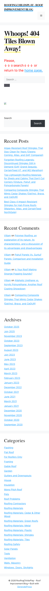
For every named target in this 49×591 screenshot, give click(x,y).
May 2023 (9, 364)
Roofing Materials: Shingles (19, 535)
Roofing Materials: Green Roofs (21, 521)
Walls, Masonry (12, 563)
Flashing (8, 447)
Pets (6, 494)
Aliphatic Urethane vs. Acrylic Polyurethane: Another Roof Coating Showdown (23, 284)
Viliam (7, 235)
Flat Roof (9, 452)
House (7, 480)
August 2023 (11, 350)
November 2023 (13, 336)
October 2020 (11, 420)
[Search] (7, 85)
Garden (8, 471)
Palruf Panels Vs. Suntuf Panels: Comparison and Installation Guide (23, 258)
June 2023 (10, 359)
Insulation (9, 485)
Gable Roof (10, 466)
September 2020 (13, 424)
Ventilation (10, 558)
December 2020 (13, 410)
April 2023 (9, 368)
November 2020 (13, 415)
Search (8, 118)
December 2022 (13, 387)
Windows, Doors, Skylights (18, 567)
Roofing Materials (13, 508)
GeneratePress (24, 586)
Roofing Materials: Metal (17, 525)
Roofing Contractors (15, 503)
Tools (7, 553)
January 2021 (11, 406)
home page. (33, 70)
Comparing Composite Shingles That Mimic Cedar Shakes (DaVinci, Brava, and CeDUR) (24, 193)
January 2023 (11, 382)
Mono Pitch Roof (13, 489)
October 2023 (11, 340)
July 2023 (9, 354)
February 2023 (12, 378)
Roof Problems (12, 499)
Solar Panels (11, 549)
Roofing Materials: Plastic (18, 530)
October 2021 (11, 392)
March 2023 (10, 373)
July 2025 (9, 331)
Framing (8, 461)
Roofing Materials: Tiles (17, 539)
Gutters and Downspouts (17, 475)
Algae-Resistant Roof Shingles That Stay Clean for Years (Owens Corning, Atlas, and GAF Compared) (23, 151)
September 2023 (13, 345)
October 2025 (11, 326)
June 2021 (9, 396)
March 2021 (10, 401)
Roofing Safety (12, 544)
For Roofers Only (13, 457)
